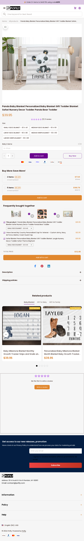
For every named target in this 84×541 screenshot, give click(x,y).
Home (4, 21)
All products (13, 21)
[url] (24, 531)
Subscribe (55, 465)
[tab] (36, 365)
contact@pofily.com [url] (16, 483)
